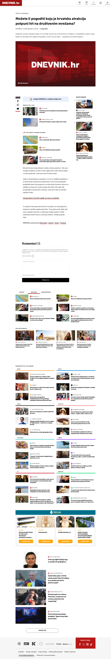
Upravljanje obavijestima (27, 655)
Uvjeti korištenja (42, 651)
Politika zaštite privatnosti (56, 651)
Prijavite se (45, 280)
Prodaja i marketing (31, 651)
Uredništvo (21, 651)
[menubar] (101, 3)
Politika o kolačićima (69, 651)
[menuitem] (101, 3)
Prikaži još (42, 630)
